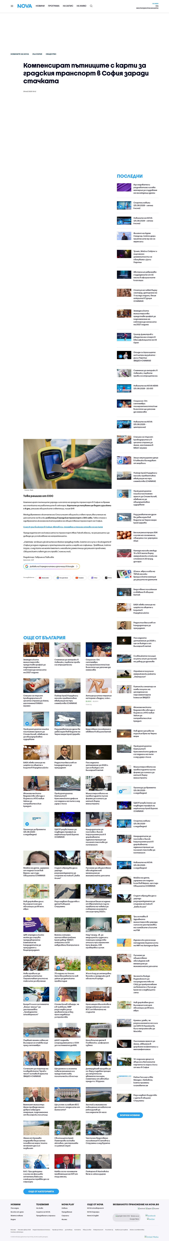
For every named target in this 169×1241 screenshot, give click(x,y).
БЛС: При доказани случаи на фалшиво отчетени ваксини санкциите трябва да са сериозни (36, 1176)
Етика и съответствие (137, 1229)
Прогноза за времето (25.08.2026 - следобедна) (34, 831)
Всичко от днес (17, 1212)
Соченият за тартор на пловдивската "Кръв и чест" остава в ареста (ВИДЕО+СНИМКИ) (35, 1072)
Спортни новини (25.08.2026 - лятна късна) (143, 205)
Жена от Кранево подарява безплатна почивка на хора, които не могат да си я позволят (35, 1143)
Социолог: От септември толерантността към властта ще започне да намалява (98, 664)
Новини (40, 6)
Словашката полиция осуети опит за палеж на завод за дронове (145, 659)
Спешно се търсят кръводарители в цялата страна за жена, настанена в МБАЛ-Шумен (36, 700)
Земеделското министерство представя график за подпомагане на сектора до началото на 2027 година (34, 665)
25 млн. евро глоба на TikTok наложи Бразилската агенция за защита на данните (145, 575)
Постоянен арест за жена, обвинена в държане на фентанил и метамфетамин (145, 1045)
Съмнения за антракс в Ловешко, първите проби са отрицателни (67, 662)
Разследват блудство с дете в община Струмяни (67, 903)
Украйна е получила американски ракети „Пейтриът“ (144, 674)
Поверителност (98, 1229)
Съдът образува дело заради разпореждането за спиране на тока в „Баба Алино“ (67, 873)
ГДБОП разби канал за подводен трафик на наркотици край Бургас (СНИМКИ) (66, 833)
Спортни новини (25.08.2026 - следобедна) (141, 823)
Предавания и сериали (45, 1216)
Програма (53, 6)
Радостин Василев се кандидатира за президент (65, 765)
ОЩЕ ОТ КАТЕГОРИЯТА (41, 1191)
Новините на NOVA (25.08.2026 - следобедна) (142, 865)
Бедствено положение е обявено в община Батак (98, 730)
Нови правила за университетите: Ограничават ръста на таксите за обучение (35, 977)
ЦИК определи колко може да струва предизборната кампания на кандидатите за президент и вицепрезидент (33, 942)
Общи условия (87, 1229)
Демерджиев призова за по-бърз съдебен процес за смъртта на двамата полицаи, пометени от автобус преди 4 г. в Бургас (98, 1074)
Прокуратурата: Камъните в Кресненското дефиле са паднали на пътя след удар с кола (67, 798)
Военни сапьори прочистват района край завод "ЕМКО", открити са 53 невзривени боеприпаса (66, 940)
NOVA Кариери (93, 1212)
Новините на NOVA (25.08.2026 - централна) (142, 424)
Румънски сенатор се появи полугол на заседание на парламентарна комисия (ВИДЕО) (144, 692)
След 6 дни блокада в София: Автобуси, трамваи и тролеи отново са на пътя (63, 527)
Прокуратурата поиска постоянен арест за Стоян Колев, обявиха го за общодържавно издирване (36, 734)
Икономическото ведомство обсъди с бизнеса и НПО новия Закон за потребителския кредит (34, 799)
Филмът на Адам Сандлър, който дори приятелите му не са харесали (144, 237)
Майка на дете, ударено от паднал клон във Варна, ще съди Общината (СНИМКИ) (36, 872)
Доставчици (68, 1229)
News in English (93, 1216)
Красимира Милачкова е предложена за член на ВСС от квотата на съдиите (98, 1008)
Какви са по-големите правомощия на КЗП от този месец (66, 1174)
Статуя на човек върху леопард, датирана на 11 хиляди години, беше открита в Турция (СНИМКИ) (145, 295)
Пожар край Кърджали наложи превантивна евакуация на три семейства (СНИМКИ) (66, 699)
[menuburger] (12, 6)
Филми (64, 1219)
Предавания (67, 1212)
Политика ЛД (109, 1229)
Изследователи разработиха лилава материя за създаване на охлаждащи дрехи (145, 188)
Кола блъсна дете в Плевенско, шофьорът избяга (97, 1042)
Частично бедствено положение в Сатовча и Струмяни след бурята (98, 1140)
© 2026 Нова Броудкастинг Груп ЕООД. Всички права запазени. (29, 1236)
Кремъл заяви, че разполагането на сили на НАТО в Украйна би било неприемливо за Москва (145, 1025)
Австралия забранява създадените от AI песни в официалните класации (144, 276)
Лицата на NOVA (43, 1212)
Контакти (77, 1229)
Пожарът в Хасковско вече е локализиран (97, 1172)
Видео (13, 1219)
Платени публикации (17, 1232)
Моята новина (17, 1216)
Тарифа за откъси (57, 1229)
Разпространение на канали (41, 1229)
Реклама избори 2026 (24, 1229)
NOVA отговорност (95, 1208)
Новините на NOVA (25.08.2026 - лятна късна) (143, 221)
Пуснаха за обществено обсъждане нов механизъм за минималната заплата (98, 872)
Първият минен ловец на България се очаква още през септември (35, 1042)
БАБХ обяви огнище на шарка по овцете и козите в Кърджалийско (35, 765)
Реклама (13, 1229)
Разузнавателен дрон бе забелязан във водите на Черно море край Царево (67, 731)
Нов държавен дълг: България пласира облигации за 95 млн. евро (33, 905)
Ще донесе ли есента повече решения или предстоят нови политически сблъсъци (66, 1072)
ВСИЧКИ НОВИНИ (130, 1115)
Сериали (65, 1216)
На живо (81, 6)
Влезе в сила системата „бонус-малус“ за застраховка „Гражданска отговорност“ (36, 1009)
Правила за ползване (121, 1229)
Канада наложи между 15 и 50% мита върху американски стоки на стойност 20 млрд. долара (145, 556)
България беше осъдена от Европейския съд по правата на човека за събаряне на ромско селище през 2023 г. (98, 906)
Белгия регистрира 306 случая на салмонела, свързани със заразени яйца (145, 536)
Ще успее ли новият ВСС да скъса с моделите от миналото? (67, 1107)
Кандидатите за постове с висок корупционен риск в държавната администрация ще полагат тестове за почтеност (96, 837)
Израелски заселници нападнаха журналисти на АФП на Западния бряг (145, 943)
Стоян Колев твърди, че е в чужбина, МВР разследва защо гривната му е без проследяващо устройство (66, 1010)
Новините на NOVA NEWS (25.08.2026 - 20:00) (145, 387)
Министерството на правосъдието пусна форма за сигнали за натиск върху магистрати (97, 798)
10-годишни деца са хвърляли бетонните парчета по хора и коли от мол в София (145, 1063)
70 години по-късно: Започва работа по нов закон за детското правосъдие (66, 977)
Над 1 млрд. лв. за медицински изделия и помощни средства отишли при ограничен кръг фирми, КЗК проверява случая (97, 941)
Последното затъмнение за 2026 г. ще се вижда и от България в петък (97, 766)
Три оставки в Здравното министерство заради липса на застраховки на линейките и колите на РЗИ (145, 923)
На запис (68, 6)
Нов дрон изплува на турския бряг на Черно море (145, 733)
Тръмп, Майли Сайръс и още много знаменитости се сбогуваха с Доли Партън (145, 256)
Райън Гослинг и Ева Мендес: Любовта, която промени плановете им (143, 1081)
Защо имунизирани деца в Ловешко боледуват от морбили (145, 460)
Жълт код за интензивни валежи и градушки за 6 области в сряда (98, 976)
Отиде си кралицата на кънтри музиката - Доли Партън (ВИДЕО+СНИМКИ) (144, 356)
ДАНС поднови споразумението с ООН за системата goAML (66, 1042)
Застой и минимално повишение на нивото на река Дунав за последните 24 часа (98, 1108)
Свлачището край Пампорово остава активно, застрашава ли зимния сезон (66, 1142)
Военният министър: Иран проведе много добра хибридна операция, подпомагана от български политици (35, 1109)
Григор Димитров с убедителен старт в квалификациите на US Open (145, 338)
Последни (15, 1208)
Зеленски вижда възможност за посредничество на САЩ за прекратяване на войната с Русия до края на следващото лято (145, 984)
